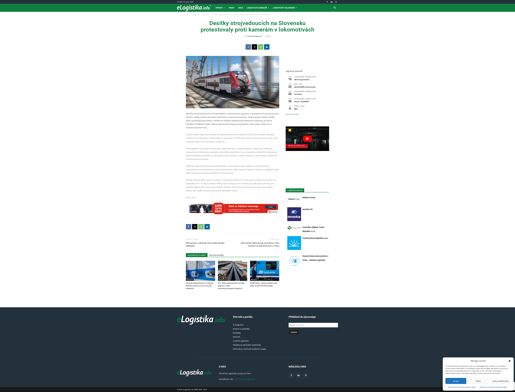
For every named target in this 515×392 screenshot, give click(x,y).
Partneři (236, 337)
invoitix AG (307, 209)
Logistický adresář (257, 7)
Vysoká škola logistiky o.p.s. (315, 238)
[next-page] (192, 293)
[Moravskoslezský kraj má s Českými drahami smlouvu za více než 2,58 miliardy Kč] (200, 271)
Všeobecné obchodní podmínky (247, 345)
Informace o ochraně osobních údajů (461, 387)
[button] (509, 361)
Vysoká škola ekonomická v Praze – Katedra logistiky (315, 258)
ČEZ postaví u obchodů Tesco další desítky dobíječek (205, 244)
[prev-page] (187, 293)
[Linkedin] (332, 2)
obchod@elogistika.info (244, 379)
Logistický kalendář (284, 7)
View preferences (500, 381)
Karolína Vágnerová (255, 36)
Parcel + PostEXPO (301, 101)
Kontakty (237, 333)
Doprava (196, 14)
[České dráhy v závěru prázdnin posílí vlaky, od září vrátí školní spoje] (264, 271)
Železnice (205, 14)
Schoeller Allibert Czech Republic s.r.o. (313, 229)
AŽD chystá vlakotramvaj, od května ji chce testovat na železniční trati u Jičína (260, 244)
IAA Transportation (301, 79)
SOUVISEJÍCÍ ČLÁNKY (196, 255)
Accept (456, 381)
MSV (296, 109)
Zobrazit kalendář (292, 114)
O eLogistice (238, 324)
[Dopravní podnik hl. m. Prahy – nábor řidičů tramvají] (232, 208)
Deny (478, 381)
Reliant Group (308, 197)
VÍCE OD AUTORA (216, 255)
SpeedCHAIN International (304, 87)
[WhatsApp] (260, 47)
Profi (231, 7)
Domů (188, 14)
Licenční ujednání (241, 341)
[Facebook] (327, 2)
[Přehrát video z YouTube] (307, 138)
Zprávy (219, 7)
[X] (336, 2)
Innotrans (298, 94)
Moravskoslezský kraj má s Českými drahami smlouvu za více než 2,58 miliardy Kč (200, 285)
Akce (240, 7)
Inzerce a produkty (241, 329)
